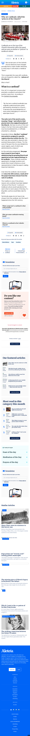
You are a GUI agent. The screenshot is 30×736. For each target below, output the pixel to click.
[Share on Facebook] (13, 58)
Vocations (18, 242)
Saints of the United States (9, 616)
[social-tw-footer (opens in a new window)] (16, 710)
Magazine (15, 692)
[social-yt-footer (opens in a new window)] (11, 710)
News (15, 677)
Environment (5, 538)
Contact (15, 726)
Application (15, 691)
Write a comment (15, 344)
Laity (4, 590)
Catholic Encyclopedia (11, 96)
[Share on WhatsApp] (23, 58)
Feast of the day (9, 452)
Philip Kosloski (17, 21)
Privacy (15, 731)
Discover (15, 682)
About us (15, 719)
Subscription (15, 694)
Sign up (5, 276)
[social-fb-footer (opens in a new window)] (13, 710)
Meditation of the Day (12, 457)
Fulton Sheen (6, 564)
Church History (5, 242)
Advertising (15, 698)
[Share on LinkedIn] (16, 58)
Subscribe (6, 6)
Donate (14, 6)
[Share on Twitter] (18, 58)
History (4, 510)
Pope (12, 242)
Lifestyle (15, 679)
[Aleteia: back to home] (15, 2)
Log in (19, 338)
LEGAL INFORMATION (15, 721)
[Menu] (5, 2)
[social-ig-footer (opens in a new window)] (19, 710)
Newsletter (15, 689)
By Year (15, 704)
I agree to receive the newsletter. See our (15, 272)
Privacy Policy (15, 729)
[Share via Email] (21, 58)
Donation (15, 696)
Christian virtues (11, 11)
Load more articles (15, 392)
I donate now (8, 313)
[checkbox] (3, 480)
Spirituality (3, 11)
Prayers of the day (10, 462)
